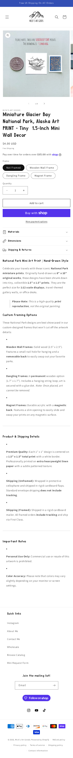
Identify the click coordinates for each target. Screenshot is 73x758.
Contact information (38, 750)
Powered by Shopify (40, 739)
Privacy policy (20, 745)
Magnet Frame (43, 175)
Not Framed (13, 167)
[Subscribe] (54, 685)
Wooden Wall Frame (42, 167)
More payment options (36, 221)
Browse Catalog (16, 655)
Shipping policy (55, 745)
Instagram (13, 623)
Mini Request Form (18, 662)
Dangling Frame (16, 175)
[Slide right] (44, 103)
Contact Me (13, 639)
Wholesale (13, 647)
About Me (12, 631)
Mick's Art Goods (23, 739)
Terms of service (37, 745)
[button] (7, 17)
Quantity (7, 183)
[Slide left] (29, 103)
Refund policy (59, 739)
